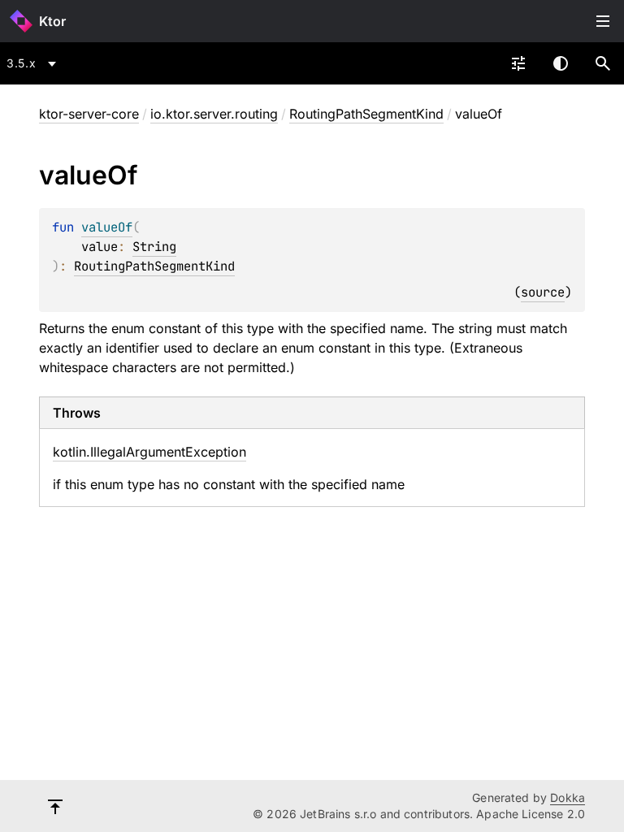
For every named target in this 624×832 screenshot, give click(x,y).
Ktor (52, 21)
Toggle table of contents (603, 21)
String (154, 246)
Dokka (567, 797)
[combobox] (34, 63)
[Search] (603, 63)
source (543, 292)
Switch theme (561, 63)
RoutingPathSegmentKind (366, 114)
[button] (603, 63)
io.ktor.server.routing (214, 114)
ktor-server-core (89, 114)
